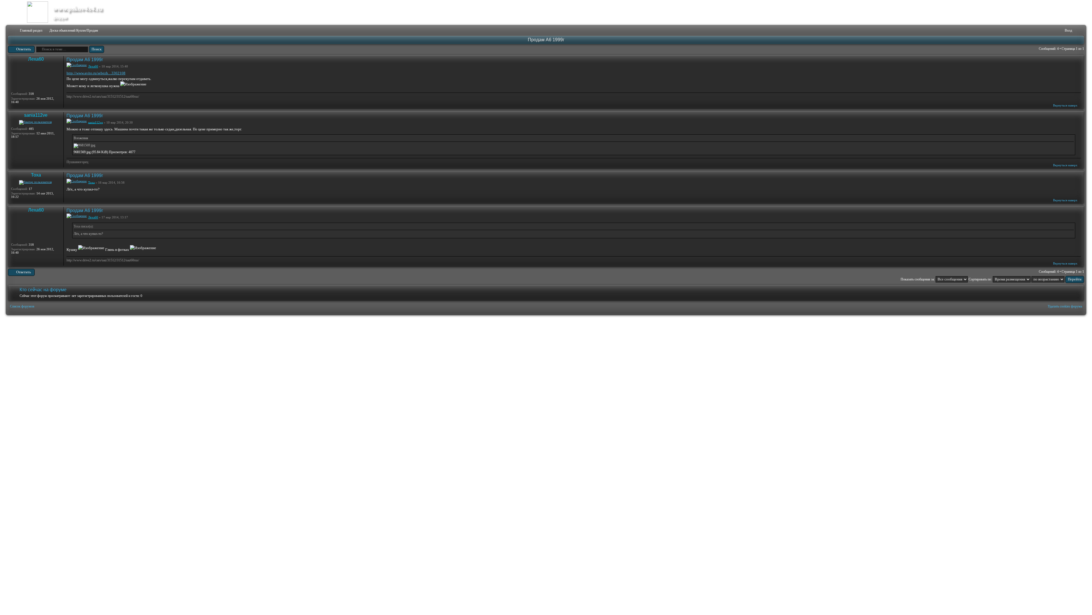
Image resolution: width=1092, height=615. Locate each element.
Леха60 (36, 59)
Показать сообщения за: (918, 279)
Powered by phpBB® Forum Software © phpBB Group (1075, 322)
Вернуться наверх (1065, 105)
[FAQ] (1052, 30)
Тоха (36, 175)
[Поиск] (1042, 30)
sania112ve (35, 115)
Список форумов (22, 306)
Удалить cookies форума (1065, 306)
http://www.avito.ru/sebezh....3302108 (96, 73)
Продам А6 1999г (546, 39)
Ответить (23, 49)
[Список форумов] (12, 30)
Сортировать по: (981, 279)
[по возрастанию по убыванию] (1057, 279)
